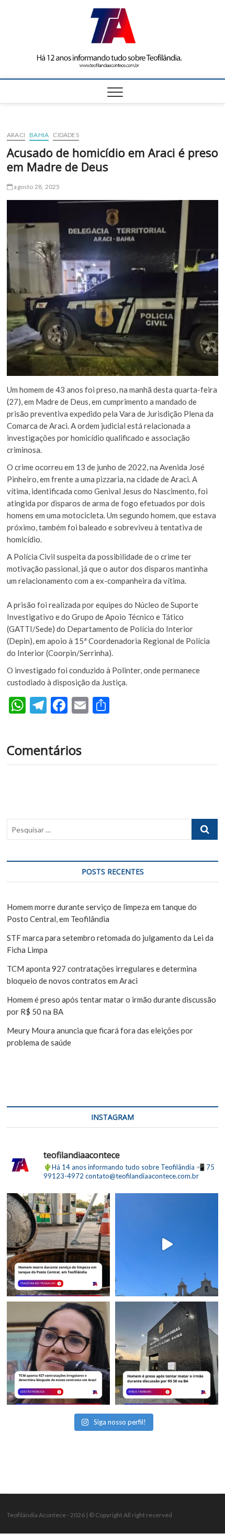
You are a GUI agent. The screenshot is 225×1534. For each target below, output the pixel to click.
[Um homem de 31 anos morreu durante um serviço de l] (58, 1244)
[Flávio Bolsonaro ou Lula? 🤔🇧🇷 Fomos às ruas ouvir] (166, 1244)
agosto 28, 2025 (36, 187)
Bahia (39, 135)
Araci (16, 135)
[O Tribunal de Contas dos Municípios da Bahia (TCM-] (58, 1353)
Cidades (65, 135)
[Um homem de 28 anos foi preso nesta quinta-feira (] (166, 1353)
